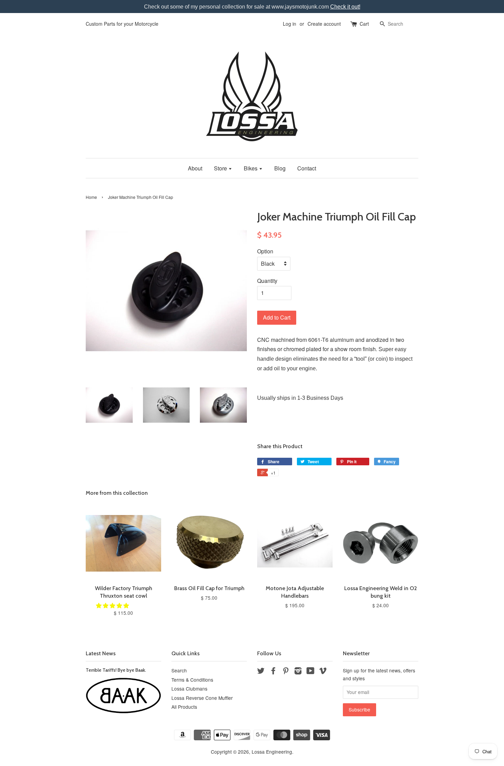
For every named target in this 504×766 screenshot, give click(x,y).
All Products (184, 706)
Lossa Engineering (272, 751)
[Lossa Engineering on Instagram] (298, 671)
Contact (306, 168)
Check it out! (345, 7)
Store (221, 168)
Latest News (101, 653)
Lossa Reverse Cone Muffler (202, 697)
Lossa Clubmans (189, 688)
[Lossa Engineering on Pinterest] (285, 671)
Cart (364, 23)
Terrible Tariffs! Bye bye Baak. (116, 670)
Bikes (251, 168)
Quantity (267, 281)
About (195, 168)
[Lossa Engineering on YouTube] (310, 671)
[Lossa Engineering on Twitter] (261, 671)
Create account (324, 23)
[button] (113, 605)
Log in (289, 23)
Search (179, 670)
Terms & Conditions (192, 679)
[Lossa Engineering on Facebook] (273, 671)
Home (91, 197)
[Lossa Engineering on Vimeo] (323, 671)
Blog (280, 168)
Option (265, 251)
